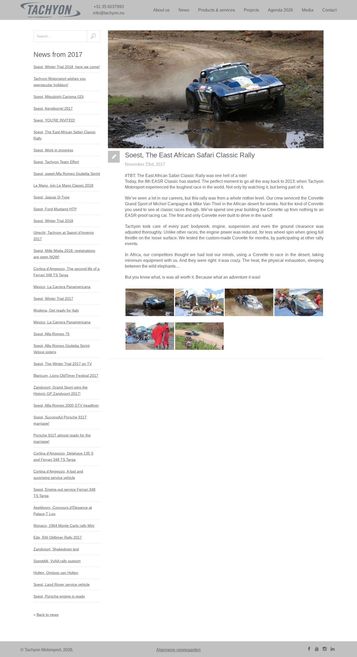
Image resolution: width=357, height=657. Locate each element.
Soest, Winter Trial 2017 (53, 298)
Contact (329, 10)
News (184, 10)
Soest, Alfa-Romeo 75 (51, 334)
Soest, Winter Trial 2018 (53, 221)
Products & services (216, 10)
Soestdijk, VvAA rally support (56, 561)
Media (307, 10)
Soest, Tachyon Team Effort (56, 162)
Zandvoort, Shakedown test (56, 549)
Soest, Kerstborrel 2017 (53, 108)
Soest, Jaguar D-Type (51, 197)
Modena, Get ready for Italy (56, 310)
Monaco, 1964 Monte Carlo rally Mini (63, 525)
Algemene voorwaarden (178, 650)
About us (161, 10)
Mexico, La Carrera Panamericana (61, 287)
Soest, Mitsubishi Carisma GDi (58, 97)
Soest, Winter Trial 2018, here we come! (66, 67)
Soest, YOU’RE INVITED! (54, 120)
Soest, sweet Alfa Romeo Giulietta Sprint (66, 174)
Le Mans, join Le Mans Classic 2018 (63, 185)
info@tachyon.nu (108, 13)
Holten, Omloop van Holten (55, 573)
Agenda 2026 (280, 10)
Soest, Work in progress (53, 150)
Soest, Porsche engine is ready (59, 596)
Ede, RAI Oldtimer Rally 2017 (57, 537)
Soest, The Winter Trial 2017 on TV (62, 364)
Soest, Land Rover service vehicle (61, 584)
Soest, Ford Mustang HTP (55, 209)
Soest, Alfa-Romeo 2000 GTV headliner (66, 405)
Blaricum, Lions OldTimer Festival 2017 (65, 375)
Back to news (48, 614)
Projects (251, 10)
